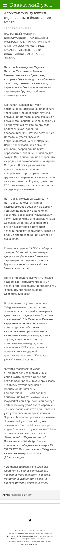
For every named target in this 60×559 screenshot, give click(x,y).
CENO (37, 377)
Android (15, 393)
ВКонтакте (12, 437)
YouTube (48, 429)
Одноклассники (34, 437)
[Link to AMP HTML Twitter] (30, 520)
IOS (25, 393)
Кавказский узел (30, 104)
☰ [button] (5, 4)
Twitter (24, 425)
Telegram (12, 373)
